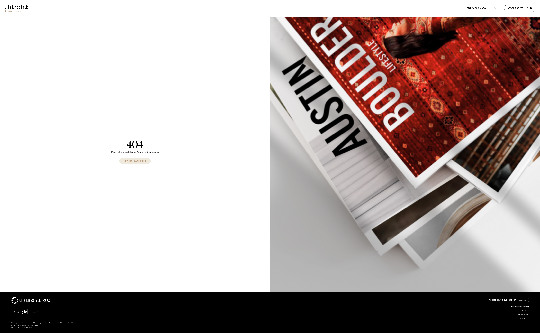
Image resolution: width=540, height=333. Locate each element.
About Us (525, 310)
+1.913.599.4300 (67, 323)
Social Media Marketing (520, 307)
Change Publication (14, 11)
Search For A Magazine (135, 161)
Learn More (523, 300)
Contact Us (524, 318)
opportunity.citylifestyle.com (21, 327)
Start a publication (477, 8)
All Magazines (523, 314)
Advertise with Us (517, 8)
